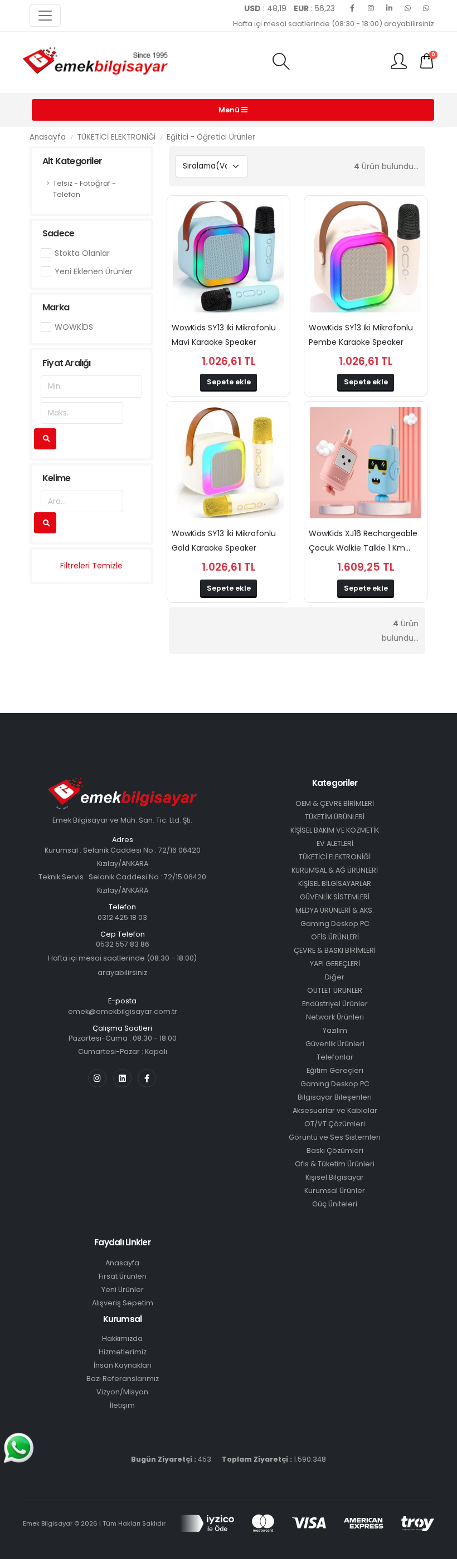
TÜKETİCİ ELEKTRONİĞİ (116, 137)
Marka (55, 307)
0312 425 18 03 (122, 917)
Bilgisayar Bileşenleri (335, 1097)
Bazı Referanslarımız (122, 1378)
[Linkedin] (389, 8)
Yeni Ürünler (122, 1289)
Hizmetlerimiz (123, 1352)
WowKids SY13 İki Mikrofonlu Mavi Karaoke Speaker (224, 335)
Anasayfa (48, 137)
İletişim (122, 1405)
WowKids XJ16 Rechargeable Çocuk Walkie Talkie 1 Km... (363, 540)
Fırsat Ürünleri (123, 1276)
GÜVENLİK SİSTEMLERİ (335, 897)
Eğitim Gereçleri (335, 1070)
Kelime (56, 478)
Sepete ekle (229, 382)
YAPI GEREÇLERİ (335, 963)
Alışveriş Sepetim (122, 1303)
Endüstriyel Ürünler (335, 1003)
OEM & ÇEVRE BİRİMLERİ (334, 803)
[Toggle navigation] (45, 15)
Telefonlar (335, 1057)
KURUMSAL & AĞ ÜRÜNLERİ (334, 870)
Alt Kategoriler (72, 161)
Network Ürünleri (335, 1017)
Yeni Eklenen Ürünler (94, 271)
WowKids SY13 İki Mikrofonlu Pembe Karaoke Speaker (361, 335)
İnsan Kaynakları (123, 1365)
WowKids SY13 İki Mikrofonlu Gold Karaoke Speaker (224, 540)
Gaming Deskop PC (335, 923)
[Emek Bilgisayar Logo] (95, 61)
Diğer (334, 977)
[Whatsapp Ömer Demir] (407, 8)
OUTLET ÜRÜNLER (334, 990)
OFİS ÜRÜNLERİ (335, 937)
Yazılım (335, 1030)
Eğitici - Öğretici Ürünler (211, 137)
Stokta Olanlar (82, 253)
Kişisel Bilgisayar (334, 1177)
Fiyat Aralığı (66, 363)
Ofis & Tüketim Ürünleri (335, 1164)
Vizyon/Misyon (122, 1392)
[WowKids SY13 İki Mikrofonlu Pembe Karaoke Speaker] (365, 257)
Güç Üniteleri (334, 1204)
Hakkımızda (122, 1338)
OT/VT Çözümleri (334, 1124)
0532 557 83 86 (122, 944)
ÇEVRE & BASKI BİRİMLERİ (335, 950)
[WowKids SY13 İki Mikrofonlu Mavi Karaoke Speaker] (228, 257)
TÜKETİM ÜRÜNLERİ (334, 816)
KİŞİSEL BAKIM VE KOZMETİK (334, 830)
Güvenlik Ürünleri (334, 1043)
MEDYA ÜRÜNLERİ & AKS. (334, 910)
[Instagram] (370, 8)
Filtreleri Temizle (91, 565)
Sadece (58, 233)
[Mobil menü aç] (281, 62)
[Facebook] (352, 8)
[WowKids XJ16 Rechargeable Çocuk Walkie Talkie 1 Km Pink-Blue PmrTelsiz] (365, 463)
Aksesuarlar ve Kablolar (335, 1110)
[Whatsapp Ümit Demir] (426, 8)
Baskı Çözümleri (335, 1150)
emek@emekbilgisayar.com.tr (122, 1011)
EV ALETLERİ (335, 843)
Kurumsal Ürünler (334, 1190)
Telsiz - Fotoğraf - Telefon (84, 189)
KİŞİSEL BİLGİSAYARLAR (334, 883)
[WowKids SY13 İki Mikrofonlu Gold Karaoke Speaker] (228, 463)
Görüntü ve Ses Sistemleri (335, 1137)
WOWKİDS (74, 327)
